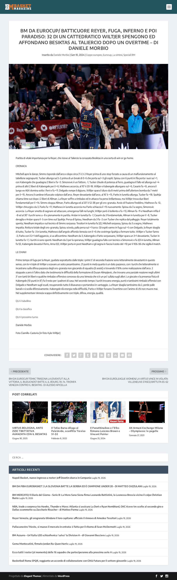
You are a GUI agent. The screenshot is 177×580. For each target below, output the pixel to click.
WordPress (63, 576)
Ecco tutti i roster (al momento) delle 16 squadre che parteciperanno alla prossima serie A (62, 552)
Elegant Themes (32, 576)
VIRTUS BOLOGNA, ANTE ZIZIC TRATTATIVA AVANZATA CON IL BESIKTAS (29, 431)
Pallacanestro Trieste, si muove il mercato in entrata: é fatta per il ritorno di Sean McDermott (64, 526)
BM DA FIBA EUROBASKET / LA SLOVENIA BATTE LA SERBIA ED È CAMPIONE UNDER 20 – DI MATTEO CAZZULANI (77, 486)
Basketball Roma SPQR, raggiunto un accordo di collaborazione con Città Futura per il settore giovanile (69, 560)
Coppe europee (94, 54)
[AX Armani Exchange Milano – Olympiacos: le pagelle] (147, 412)
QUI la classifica (24, 309)
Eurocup (107, 54)
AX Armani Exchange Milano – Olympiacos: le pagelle (146, 429)
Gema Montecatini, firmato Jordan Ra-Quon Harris (40, 543)
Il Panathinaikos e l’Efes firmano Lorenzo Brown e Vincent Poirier (105, 431)
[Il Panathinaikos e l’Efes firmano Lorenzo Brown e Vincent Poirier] (108, 412)
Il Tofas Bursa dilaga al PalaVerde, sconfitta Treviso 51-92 (68, 431)
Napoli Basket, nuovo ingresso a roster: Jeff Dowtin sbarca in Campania (51, 477)
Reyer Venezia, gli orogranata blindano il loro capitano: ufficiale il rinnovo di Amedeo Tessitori (64, 518)
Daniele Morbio (61, 54)
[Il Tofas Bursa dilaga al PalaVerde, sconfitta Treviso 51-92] (69, 412)
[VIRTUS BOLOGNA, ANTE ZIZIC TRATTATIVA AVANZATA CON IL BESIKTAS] (30, 412)
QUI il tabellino (23, 300)
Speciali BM (129, 54)
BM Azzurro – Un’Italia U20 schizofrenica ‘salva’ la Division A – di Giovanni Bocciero (58, 535)
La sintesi (117, 54)
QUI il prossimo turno (27, 317)
